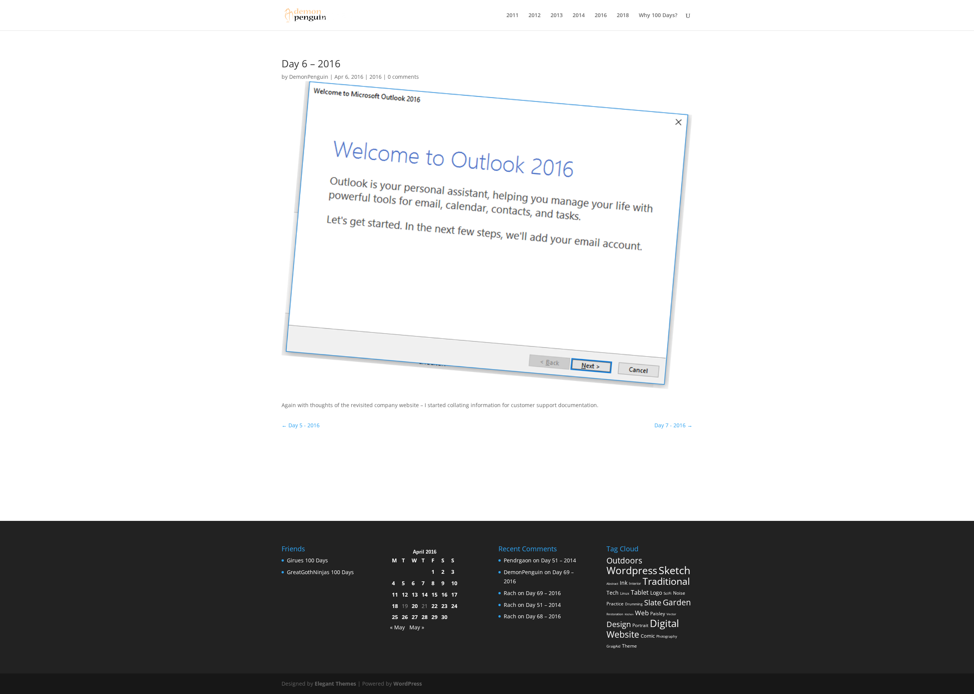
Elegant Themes (335, 683)
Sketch (675, 570)
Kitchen (629, 614)
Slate (652, 602)
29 (434, 617)
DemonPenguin (308, 76)
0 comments (403, 76)
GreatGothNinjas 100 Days (320, 572)
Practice (615, 603)
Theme (629, 646)
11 (395, 594)
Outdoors (624, 560)
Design (618, 624)
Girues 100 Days (307, 560)
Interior (635, 583)
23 (444, 606)
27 (415, 617)
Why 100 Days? (658, 16)
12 (405, 594)
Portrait (640, 625)
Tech (612, 592)
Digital (664, 623)
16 (444, 594)
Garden (677, 602)
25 (395, 617)
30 (444, 617)
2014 (579, 16)
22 (434, 606)
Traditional (666, 581)
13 (415, 594)
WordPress (407, 683)
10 (454, 583)
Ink (623, 582)
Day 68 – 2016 (543, 616)
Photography (666, 636)
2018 (623, 16)
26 (405, 617)
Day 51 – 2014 (558, 560)
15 (434, 594)
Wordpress (631, 570)
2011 (512, 16)
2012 (534, 16)
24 (454, 606)
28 (425, 617)
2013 (557, 16)
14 (425, 594)
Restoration (614, 614)
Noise (679, 593)
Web (642, 612)
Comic (648, 635)
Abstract (612, 583)
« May (397, 627)
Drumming (634, 604)
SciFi (668, 593)
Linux (624, 593)
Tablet (640, 592)
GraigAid (613, 646)
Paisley (657, 613)
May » (416, 627)
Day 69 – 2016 (543, 593)
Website (622, 634)
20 (415, 606)
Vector (671, 614)
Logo (656, 592)
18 (395, 606)
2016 (601, 16)
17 (454, 594)
